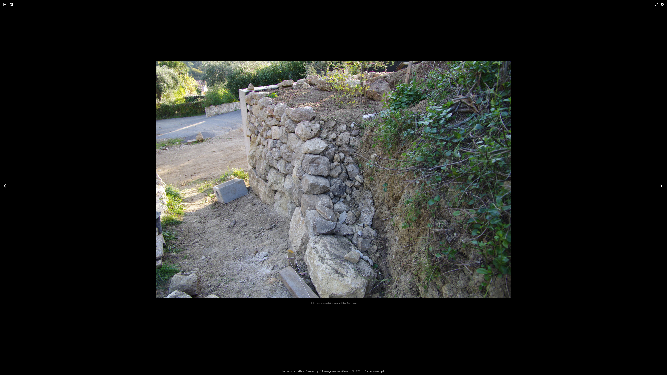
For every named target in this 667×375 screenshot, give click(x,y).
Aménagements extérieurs (335, 371)
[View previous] (5, 187)
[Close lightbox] (662, 4)
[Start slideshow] (4, 4)
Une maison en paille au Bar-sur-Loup (299, 371)
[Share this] (13, 4)
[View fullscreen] (654, 4)
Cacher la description (375, 371)
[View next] (662, 187)
